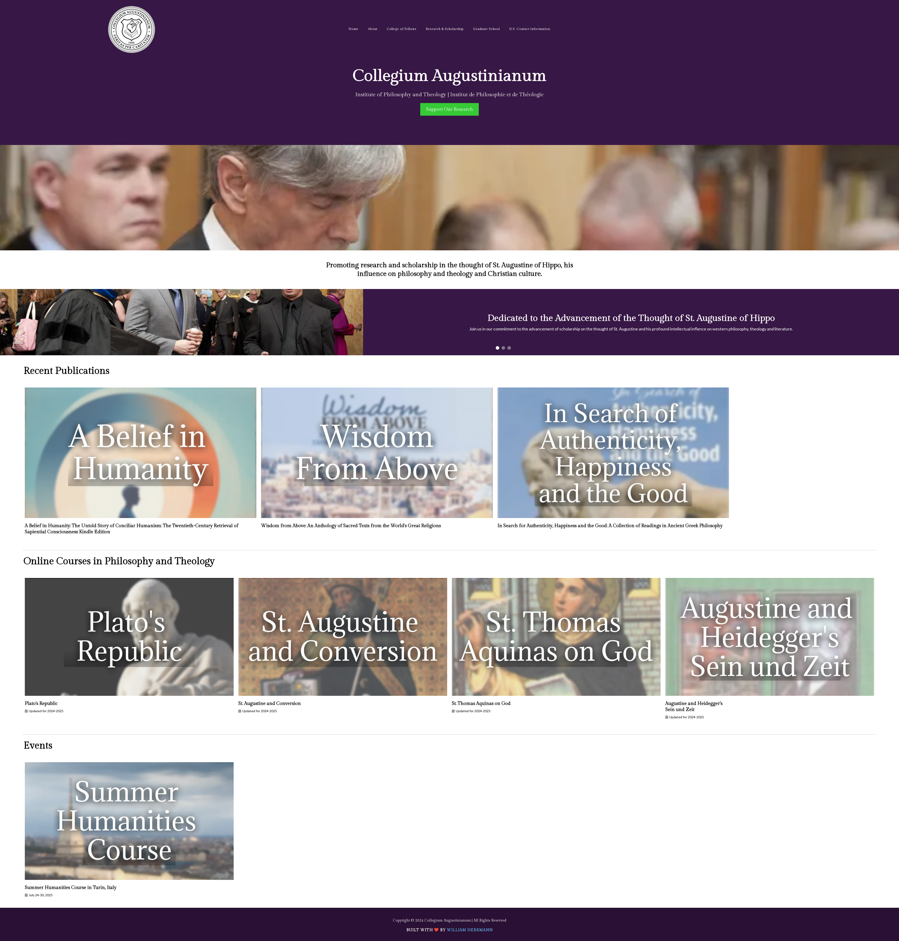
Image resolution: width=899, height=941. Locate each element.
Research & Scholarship (445, 29)
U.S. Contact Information (529, 29)
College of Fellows (401, 29)
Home (353, 29)
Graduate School (486, 29)
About (372, 29)
